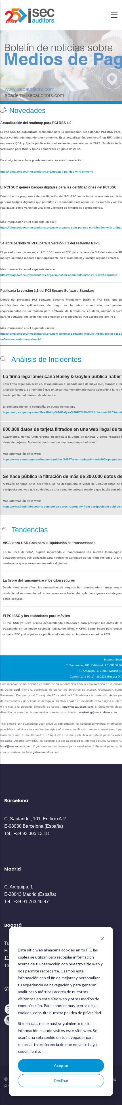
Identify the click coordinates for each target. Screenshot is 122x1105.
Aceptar (61, 1065)
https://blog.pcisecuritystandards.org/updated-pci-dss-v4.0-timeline (46, 171)
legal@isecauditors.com (77, 706)
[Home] (29, 13)
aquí (17, 689)
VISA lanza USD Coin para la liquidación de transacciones (49, 543)
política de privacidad (82, 1012)
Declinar (61, 1080)
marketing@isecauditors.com (98, 712)
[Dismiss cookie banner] (102, 939)
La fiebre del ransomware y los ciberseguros (39, 580)
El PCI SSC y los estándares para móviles (36, 616)
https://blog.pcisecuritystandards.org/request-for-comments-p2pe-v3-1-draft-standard (58, 274)
